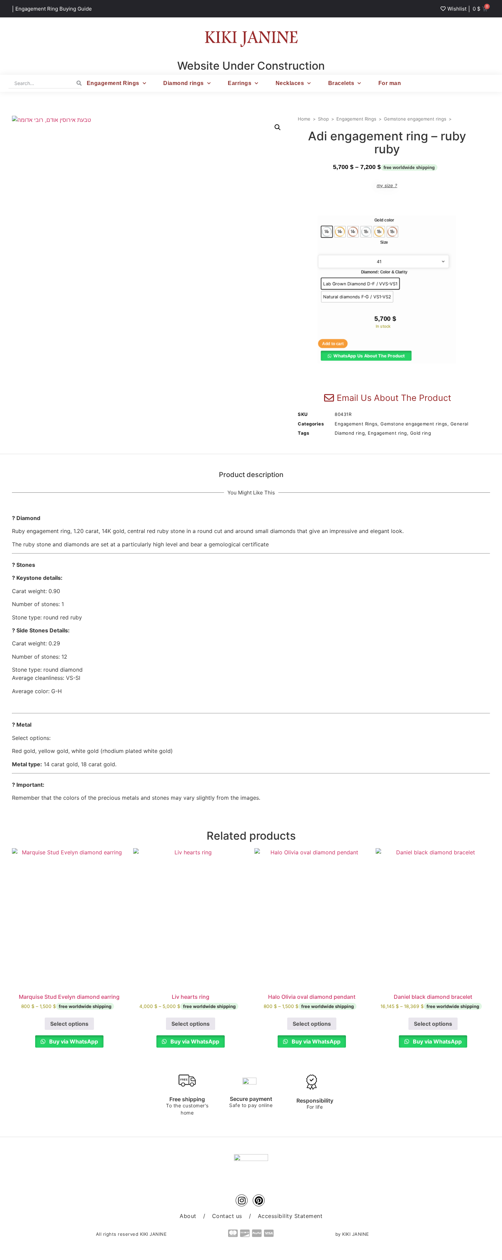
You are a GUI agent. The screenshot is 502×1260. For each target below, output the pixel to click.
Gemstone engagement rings (415, 119)
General (459, 423)
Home (304, 119)
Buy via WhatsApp (73, 1041)
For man (389, 83)
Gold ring (420, 433)
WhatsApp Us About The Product (369, 356)
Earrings (239, 83)
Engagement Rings (113, 83)
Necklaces (290, 83)
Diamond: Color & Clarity (384, 272)
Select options (69, 1023)
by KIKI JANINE (352, 1234)
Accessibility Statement (290, 1216)
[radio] (326, 231)
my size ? (387, 185)
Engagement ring (387, 433)
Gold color (384, 220)
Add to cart (332, 343)
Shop (323, 119)
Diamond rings (183, 83)
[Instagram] (242, 1200)
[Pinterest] (259, 1200)
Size (384, 242)
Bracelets (341, 83)
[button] (277, 127)
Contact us (227, 1216)
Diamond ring (350, 433)
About (188, 1216)
